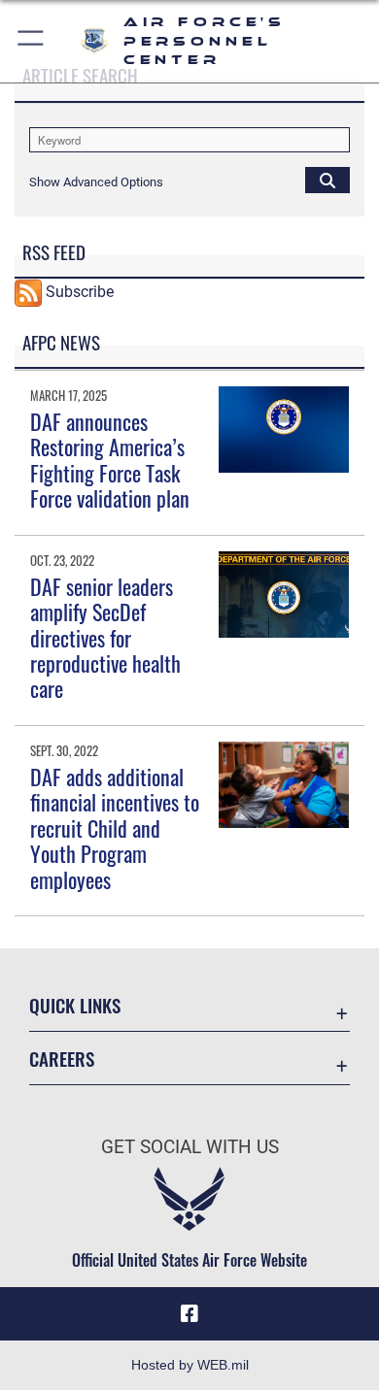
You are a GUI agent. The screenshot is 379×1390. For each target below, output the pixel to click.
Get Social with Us (190, 1147)
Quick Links (75, 1005)
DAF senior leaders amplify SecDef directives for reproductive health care (105, 638)
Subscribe (80, 291)
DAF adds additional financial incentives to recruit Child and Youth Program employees (114, 828)
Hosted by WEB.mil (190, 1365)
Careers (61, 1058)
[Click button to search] (327, 179)
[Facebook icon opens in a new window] (189, 1314)
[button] (31, 41)
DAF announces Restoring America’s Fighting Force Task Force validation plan (110, 459)
